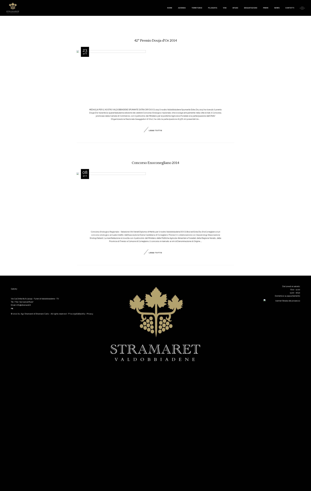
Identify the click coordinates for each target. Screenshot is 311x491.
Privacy (90, 314)
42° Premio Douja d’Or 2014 (155, 40)
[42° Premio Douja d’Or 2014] (111, 76)
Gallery (14, 289)
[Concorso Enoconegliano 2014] (111, 198)
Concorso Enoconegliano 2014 (155, 163)
